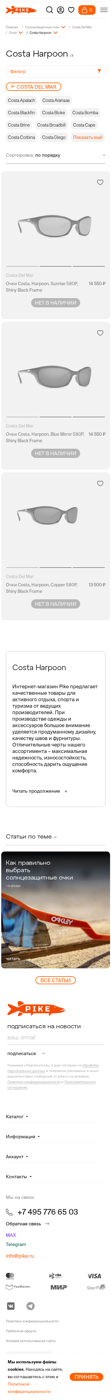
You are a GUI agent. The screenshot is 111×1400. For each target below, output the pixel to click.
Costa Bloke (53, 112)
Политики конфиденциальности (33, 1082)
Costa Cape (84, 125)
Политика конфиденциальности (32, 1321)
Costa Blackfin (21, 112)
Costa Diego (54, 137)
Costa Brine (19, 125)
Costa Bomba (85, 112)
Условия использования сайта (31, 1341)
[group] (55, 910)
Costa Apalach (21, 100)
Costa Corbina (21, 137)
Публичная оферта (21, 1331)
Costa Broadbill (51, 125)
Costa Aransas (56, 100)
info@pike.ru (20, 1256)
